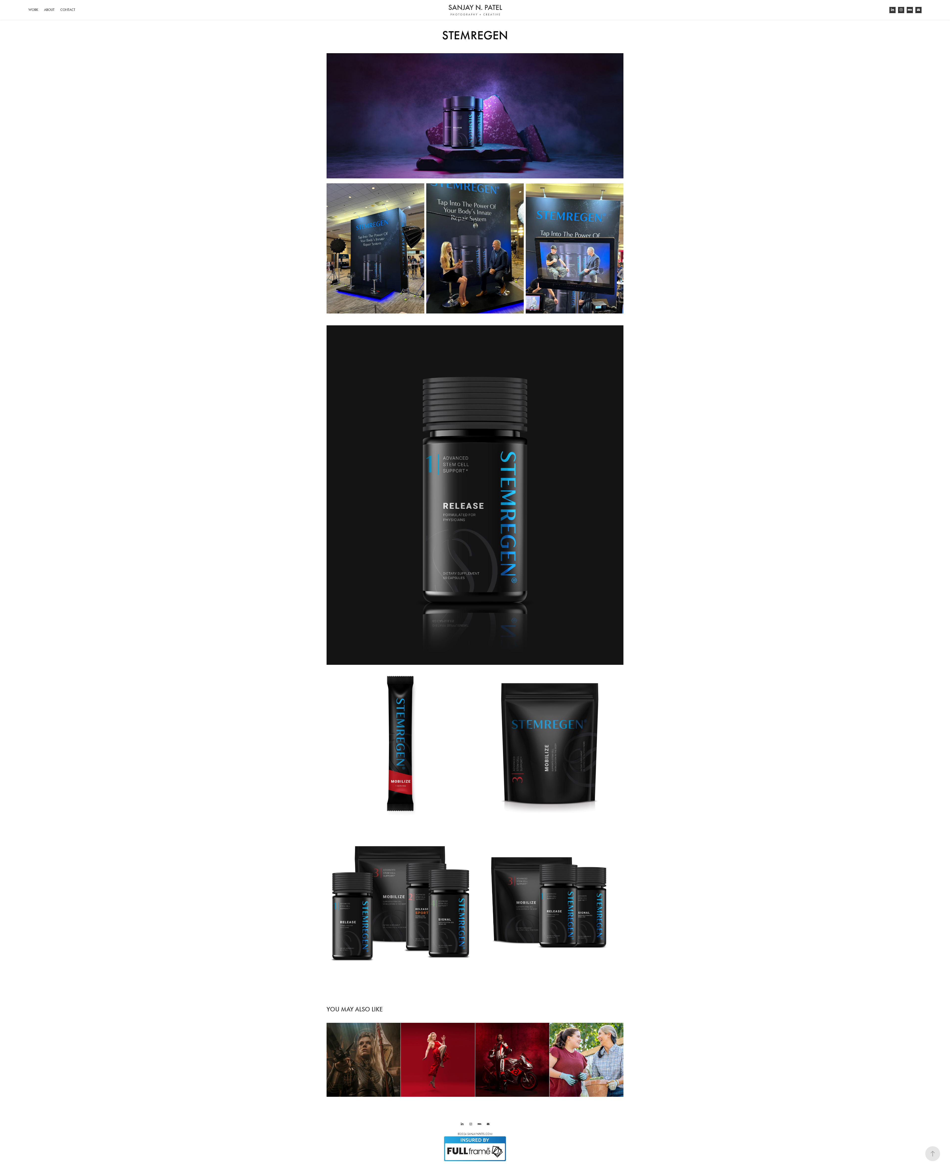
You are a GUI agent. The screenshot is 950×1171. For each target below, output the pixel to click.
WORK (33, 10)
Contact (67, 10)
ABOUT (49, 10)
